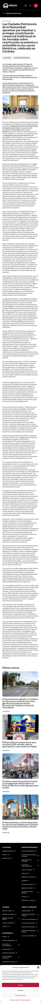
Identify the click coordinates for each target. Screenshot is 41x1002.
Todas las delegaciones (28, 851)
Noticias (9, 21)
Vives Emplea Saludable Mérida (29, 931)
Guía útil (4, 926)
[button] (38, 967)
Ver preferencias (20, 995)
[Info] (26, 6)
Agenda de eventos (7, 851)
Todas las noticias (13, 13)
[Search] (30, 5)
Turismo (24, 896)
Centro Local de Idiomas (29, 919)
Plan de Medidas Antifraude (7, 957)
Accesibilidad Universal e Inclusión (29, 855)
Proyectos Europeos (28, 884)
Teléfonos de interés (8, 914)
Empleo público (26, 910)
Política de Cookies (14, 1000)
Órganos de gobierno (8, 940)
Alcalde (4, 936)
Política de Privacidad (25, 1000)
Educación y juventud (28, 877)
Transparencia (6, 949)
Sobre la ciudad (6, 910)
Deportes (24, 873)
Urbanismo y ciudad (27, 900)
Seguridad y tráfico (27, 888)
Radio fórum (6, 858)
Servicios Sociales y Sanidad (27, 892)
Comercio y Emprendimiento (27, 865)
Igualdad (24, 880)
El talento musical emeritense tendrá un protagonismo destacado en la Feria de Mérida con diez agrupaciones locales (20, 784)
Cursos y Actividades (28, 935)
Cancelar (20, 990)
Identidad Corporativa (9, 961)
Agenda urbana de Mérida (7, 918)
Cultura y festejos (7, 922)
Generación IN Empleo (28, 926)
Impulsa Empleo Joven (28, 923)
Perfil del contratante (8, 952)
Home (3, 21)
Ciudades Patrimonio (21, 58)
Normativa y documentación (7, 944)
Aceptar (20, 985)
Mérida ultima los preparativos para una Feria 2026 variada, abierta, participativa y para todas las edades (19, 744)
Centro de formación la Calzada (28, 915)
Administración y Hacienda (27, 860)
